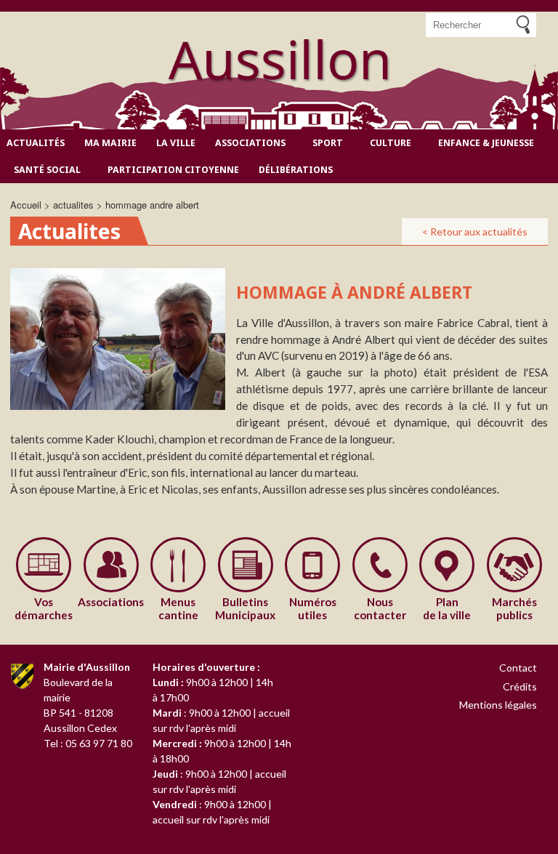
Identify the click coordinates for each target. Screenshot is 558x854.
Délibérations (296, 170)
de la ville (447, 608)
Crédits (520, 686)
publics (514, 608)
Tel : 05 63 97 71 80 (88, 743)
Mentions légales (498, 704)
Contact (518, 667)
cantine (178, 608)
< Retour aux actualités (474, 231)
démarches (44, 608)
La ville (175, 143)
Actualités (36, 143)
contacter (380, 608)
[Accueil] (278, 61)
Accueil (25, 205)
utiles (312, 608)
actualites (73, 205)
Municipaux (245, 608)
